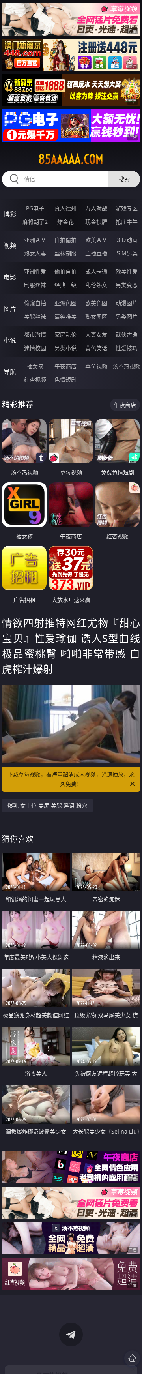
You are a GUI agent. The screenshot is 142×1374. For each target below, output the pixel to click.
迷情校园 (35, 348)
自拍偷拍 (65, 240)
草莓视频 (96, 366)
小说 (10, 340)
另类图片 (127, 316)
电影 (10, 277)
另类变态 (127, 285)
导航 (10, 371)
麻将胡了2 (35, 221)
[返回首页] (132, 1358)
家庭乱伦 (65, 334)
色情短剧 (65, 379)
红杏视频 (35, 379)
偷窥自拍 (35, 303)
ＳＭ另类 (127, 253)
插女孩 (35, 366)
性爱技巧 (127, 348)
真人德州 (65, 208)
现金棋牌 (96, 221)
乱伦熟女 (96, 285)
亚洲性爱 (35, 271)
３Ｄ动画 (127, 240)
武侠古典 (127, 334)
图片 (10, 308)
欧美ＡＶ (96, 240)
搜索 (124, 179)
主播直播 (96, 253)
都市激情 (35, 334)
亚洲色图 (65, 303)
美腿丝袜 (35, 316)
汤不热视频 (126, 366)
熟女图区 (96, 316)
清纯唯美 (65, 316)
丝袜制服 (65, 253)
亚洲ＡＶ (35, 240)
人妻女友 (96, 334)
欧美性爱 (127, 271)
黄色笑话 (96, 348)
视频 (10, 245)
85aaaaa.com (70, 159)
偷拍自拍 (65, 271)
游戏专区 (127, 208)
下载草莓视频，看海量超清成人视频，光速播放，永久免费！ (71, 778)
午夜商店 (65, 366)
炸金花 (65, 221)
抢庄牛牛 (127, 221)
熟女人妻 (35, 253)
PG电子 (35, 208)
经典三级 (65, 285)
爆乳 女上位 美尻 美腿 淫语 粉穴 (47, 805)
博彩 (10, 214)
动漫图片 (127, 303)
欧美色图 (96, 303)
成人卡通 (96, 271)
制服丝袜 (35, 285)
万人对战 (96, 208)
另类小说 (65, 348)
